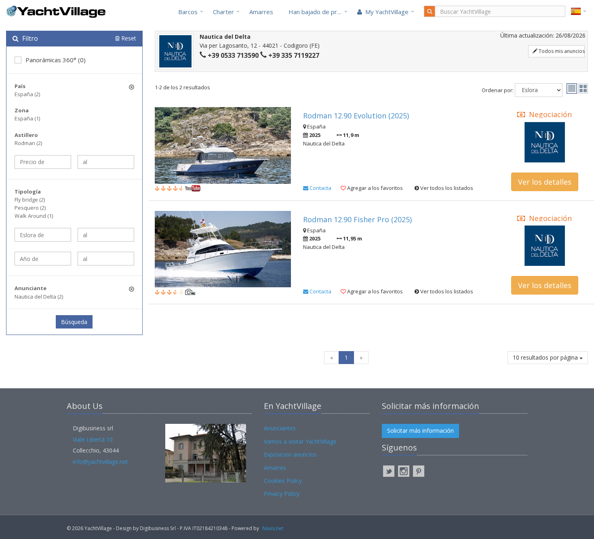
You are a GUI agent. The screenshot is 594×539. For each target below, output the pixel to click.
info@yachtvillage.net (100, 461)
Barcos (188, 12)
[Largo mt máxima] (106, 235)
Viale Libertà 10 (93, 439)
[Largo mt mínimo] (43, 235)
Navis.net (272, 528)
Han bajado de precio (318, 12)
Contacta (319, 188)
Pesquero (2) (30, 207)
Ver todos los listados (446, 188)
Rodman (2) (28, 143)
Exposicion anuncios (290, 454)
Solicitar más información (420, 430)
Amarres (261, 12)
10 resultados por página (546, 357)
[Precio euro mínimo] (43, 162)
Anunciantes (280, 428)
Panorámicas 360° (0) (55, 60)
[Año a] (106, 258)
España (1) (27, 118)
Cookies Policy (283, 480)
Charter (223, 12)
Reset (128, 38)
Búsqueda (74, 322)
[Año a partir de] (43, 258)
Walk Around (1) (34, 215)
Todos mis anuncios (561, 51)
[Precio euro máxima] (106, 162)
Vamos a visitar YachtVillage (300, 441)
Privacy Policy (281, 493)
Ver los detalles (544, 182)
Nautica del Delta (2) (39, 296)
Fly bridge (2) (30, 199)
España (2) (27, 94)
